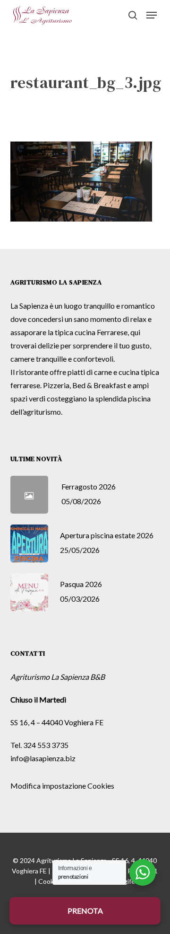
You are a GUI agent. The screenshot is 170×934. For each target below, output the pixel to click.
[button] (151, 15)
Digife (126, 881)
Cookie (48, 881)
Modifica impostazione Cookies (62, 785)
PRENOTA (85, 910)
